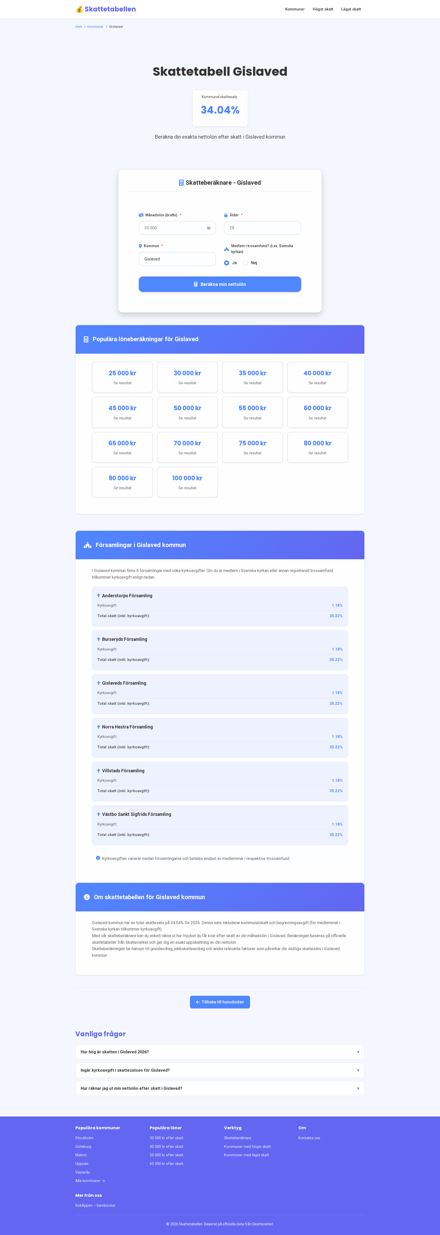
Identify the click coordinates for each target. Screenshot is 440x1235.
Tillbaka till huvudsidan (223, 1002)
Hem (78, 26)
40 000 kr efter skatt (166, 1147)
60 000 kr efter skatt (166, 1164)
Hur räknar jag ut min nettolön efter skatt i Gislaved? (131, 1088)
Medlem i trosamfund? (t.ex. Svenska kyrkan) (262, 249)
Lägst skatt (351, 9)
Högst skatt (323, 9)
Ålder (236, 215)
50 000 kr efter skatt (166, 1155)
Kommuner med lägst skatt (246, 1155)
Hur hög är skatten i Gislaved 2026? (115, 1052)
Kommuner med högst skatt (247, 1147)
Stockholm (84, 1138)
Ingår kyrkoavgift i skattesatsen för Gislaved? (125, 1070)
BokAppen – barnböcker (95, 1205)
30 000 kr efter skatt (166, 1138)
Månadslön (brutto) (163, 215)
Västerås (82, 1172)
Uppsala (81, 1164)
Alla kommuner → (90, 1181)
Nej (254, 262)
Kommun (153, 246)
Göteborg (83, 1147)
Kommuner (295, 9)
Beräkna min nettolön (223, 284)
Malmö (81, 1155)
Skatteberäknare (237, 1138)
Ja (234, 262)
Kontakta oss (309, 1138)
